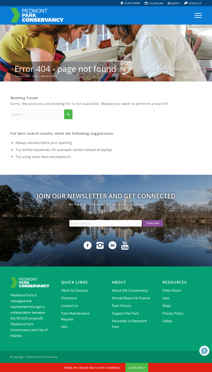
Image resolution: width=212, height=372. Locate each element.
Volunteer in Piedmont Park (129, 324)
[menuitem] (131, 3)
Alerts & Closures (74, 290)
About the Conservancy (130, 290)
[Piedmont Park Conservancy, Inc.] (37, 15)
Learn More (137, 367)
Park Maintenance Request (75, 316)
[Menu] (197, 15)
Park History (121, 305)
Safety (167, 321)
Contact (195, 3)
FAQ (64, 326)
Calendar (155, 3)
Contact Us (69, 305)
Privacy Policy (173, 313)
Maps (175, 3)
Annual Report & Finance (131, 298)
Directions (69, 298)
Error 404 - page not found (65, 68)
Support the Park (125, 313)
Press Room (172, 290)
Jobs (166, 298)
